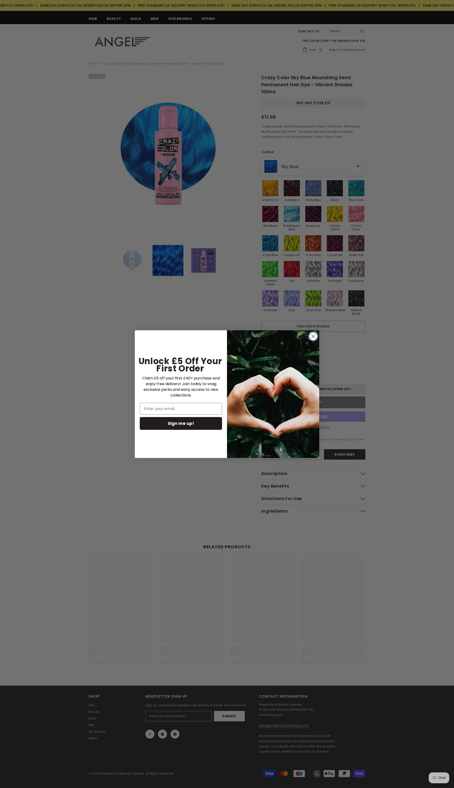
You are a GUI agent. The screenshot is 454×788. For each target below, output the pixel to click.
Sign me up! (181, 423)
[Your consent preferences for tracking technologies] (450, 591)
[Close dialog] (313, 336)
